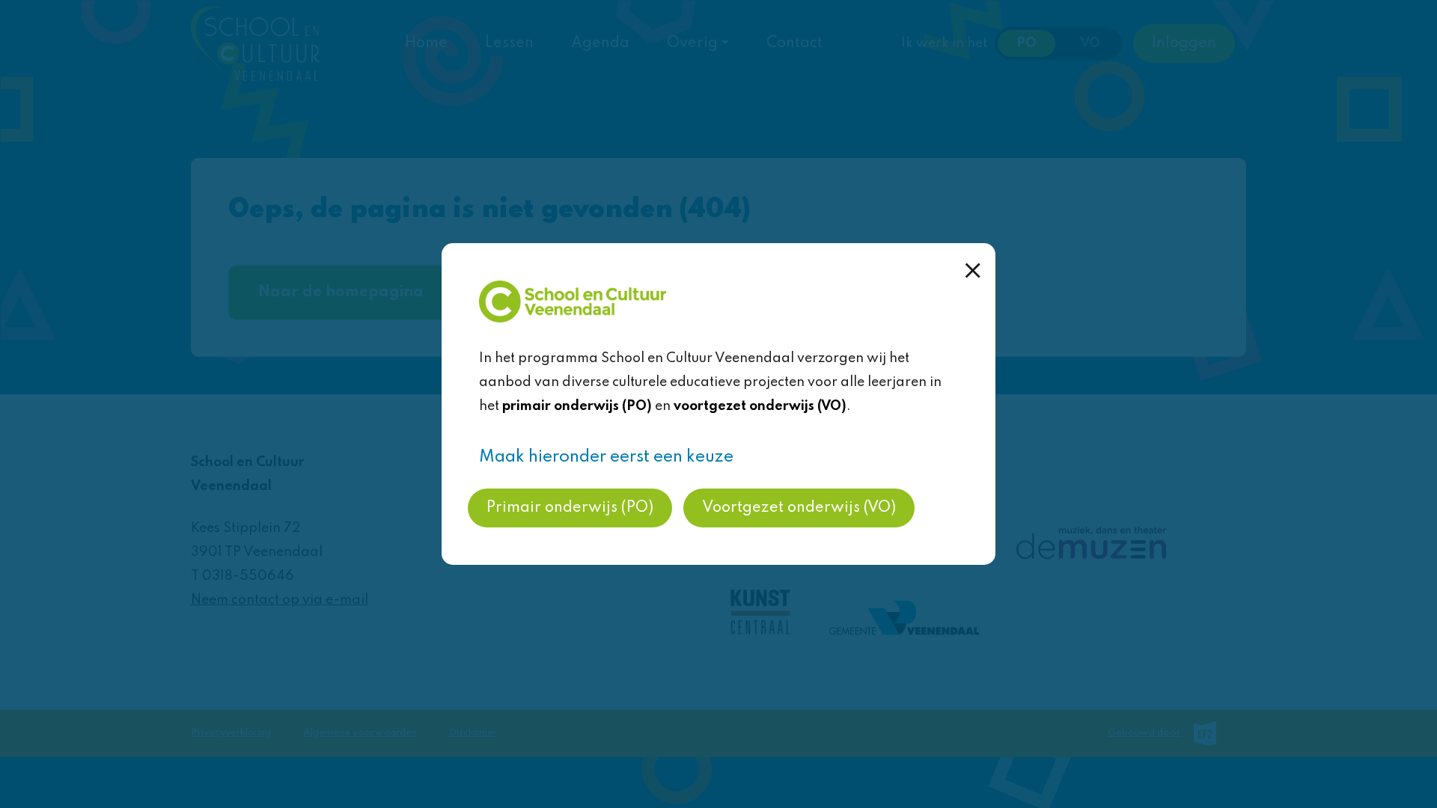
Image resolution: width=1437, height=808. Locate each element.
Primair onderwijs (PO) (569, 508)
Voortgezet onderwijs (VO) (799, 508)
